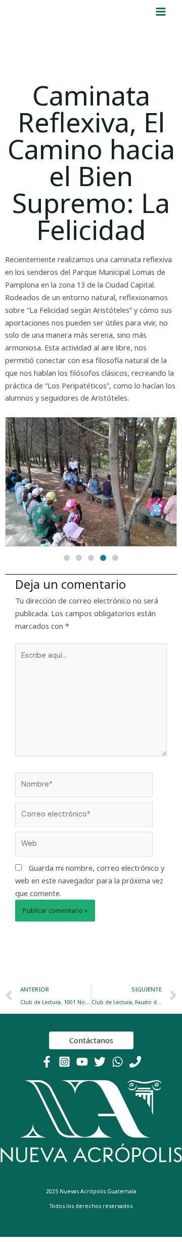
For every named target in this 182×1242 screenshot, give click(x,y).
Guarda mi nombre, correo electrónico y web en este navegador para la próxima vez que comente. (89, 880)
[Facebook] (47, 1062)
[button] (67, 558)
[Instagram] (64, 1062)
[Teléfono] (135, 1062)
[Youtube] (82, 1062)
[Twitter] (100, 1062)
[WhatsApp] (117, 1062)
